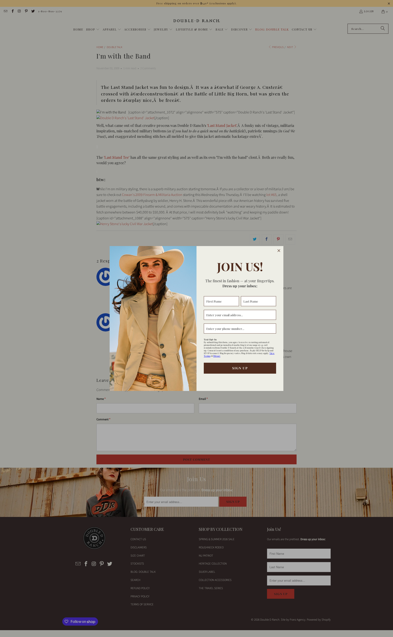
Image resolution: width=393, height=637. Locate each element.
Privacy (216, 355)
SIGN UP (240, 368)
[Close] (279, 250)
